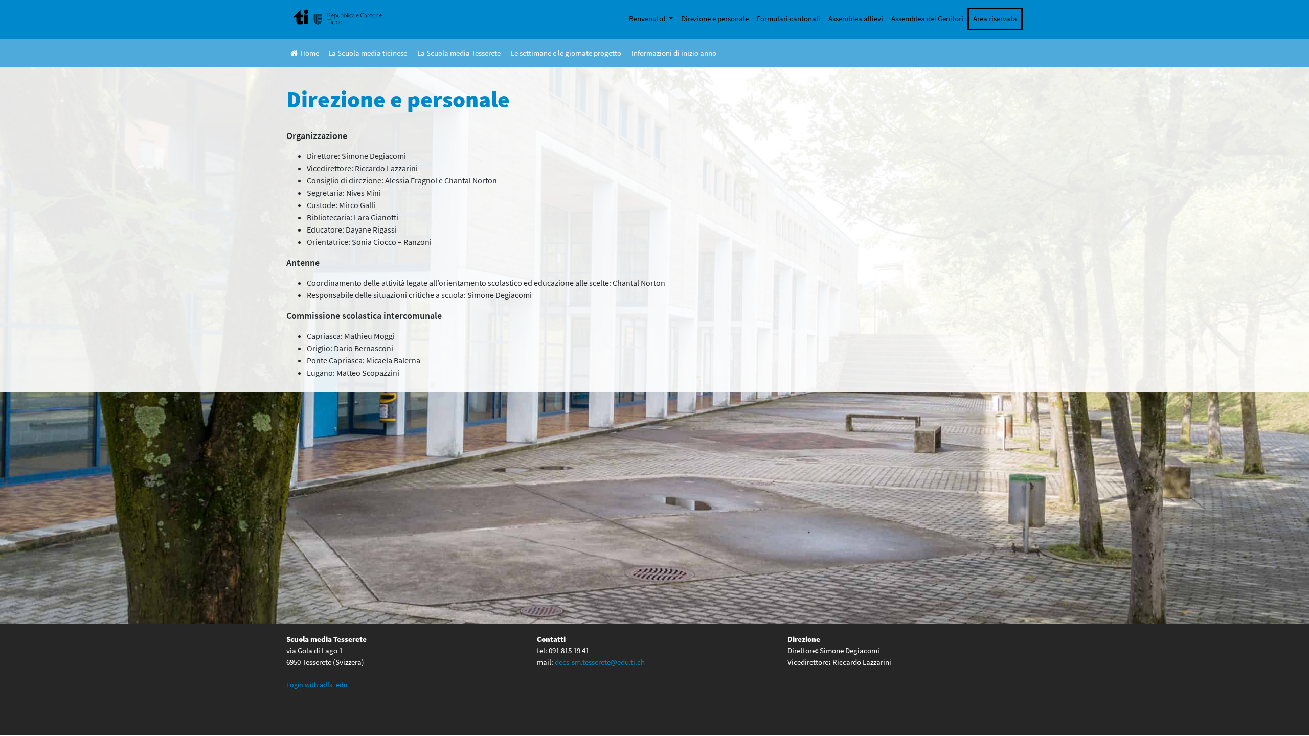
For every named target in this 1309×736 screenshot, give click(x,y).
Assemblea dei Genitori (927, 19)
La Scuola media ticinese (367, 53)
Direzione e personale (715, 19)
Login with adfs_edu (317, 684)
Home (309, 53)
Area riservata (995, 19)
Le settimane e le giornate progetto (566, 53)
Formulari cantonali (788, 19)
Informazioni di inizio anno (673, 53)
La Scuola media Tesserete (459, 53)
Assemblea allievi (855, 19)
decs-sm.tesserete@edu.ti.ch (600, 662)
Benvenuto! (648, 19)
